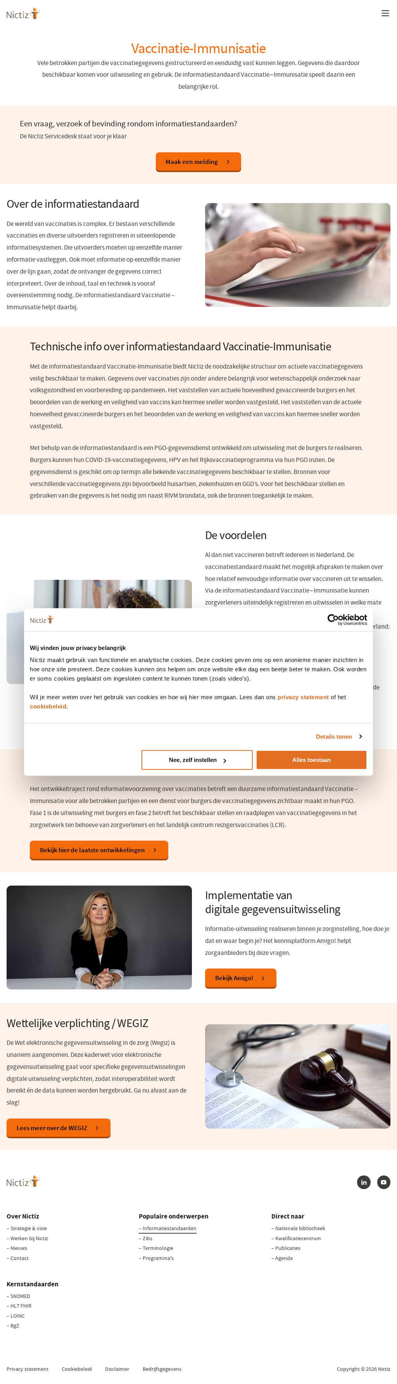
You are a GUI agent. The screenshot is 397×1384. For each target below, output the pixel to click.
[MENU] (385, 13)
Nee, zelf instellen (193, 760)
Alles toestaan (311, 760)
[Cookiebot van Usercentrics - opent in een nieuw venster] (333, 620)
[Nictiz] (23, 13)
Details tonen (334, 736)
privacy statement (303, 697)
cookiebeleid (48, 706)
